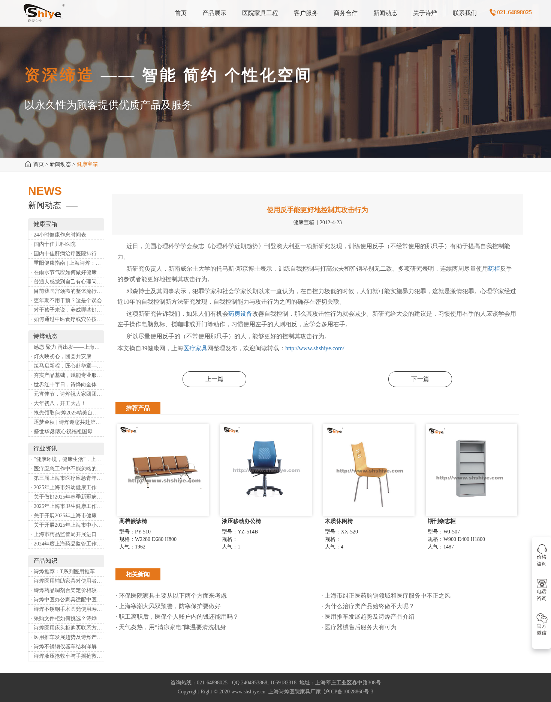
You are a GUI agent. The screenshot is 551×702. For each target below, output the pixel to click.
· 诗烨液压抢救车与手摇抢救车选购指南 (67, 656)
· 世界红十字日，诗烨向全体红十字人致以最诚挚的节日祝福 (67, 384)
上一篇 (214, 379)
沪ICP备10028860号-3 (348, 691)
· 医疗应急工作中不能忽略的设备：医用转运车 (67, 469)
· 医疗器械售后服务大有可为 (359, 627)
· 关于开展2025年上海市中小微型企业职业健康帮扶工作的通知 (67, 525)
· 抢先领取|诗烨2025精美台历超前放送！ (67, 413)
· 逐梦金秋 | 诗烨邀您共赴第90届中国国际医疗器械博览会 (67, 422)
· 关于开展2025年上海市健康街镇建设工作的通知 (67, 515)
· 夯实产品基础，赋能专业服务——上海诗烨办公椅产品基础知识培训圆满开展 (67, 375)
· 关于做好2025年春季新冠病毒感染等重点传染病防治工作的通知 (67, 497)
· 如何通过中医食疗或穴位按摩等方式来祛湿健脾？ (67, 319)
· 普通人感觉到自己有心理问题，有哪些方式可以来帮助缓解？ (67, 282)
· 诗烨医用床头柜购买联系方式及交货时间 (67, 628)
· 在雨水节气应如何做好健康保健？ (67, 272)
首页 (38, 164)
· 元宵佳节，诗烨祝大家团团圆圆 (67, 394)
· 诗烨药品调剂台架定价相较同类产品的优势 (67, 590)
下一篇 (420, 379)
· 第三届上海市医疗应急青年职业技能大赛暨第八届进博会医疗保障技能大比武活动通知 (67, 478)
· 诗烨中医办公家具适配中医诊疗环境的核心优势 (67, 600)
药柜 (494, 268)
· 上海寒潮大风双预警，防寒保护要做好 (168, 606)
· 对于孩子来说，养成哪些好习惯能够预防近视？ (67, 310)
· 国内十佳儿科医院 (53, 244)
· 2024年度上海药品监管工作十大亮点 (67, 544)
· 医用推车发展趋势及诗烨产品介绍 (67, 637)
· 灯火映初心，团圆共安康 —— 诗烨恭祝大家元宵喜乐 (67, 356)
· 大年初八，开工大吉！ (58, 403)
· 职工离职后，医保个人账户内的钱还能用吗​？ (177, 616)
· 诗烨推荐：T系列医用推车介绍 (67, 571)
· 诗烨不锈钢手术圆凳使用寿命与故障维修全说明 (67, 609)
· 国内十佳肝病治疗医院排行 (63, 253)
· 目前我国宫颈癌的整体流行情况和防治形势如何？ (67, 291)
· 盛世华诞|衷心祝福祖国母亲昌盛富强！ (67, 431)
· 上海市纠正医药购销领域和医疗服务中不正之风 (386, 595)
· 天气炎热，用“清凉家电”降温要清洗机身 (170, 627)
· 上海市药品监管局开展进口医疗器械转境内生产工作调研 (67, 534)
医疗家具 (195, 348)
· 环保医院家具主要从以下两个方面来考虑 (171, 595)
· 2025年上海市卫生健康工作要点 (67, 506)
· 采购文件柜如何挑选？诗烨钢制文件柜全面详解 (67, 618)
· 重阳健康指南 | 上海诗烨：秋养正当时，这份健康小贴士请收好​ (67, 263)
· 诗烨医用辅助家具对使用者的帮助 (67, 581)
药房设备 (240, 313)
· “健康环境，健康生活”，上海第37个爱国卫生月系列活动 (67, 459)
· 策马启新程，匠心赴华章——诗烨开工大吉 (67, 366)
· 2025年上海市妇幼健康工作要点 (67, 487)
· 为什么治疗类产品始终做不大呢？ (368, 606)
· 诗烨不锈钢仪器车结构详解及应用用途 (67, 646)
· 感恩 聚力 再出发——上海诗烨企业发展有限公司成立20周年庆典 (67, 347)
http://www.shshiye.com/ (314, 348)
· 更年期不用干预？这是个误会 (66, 300)
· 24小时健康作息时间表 (58, 235)
